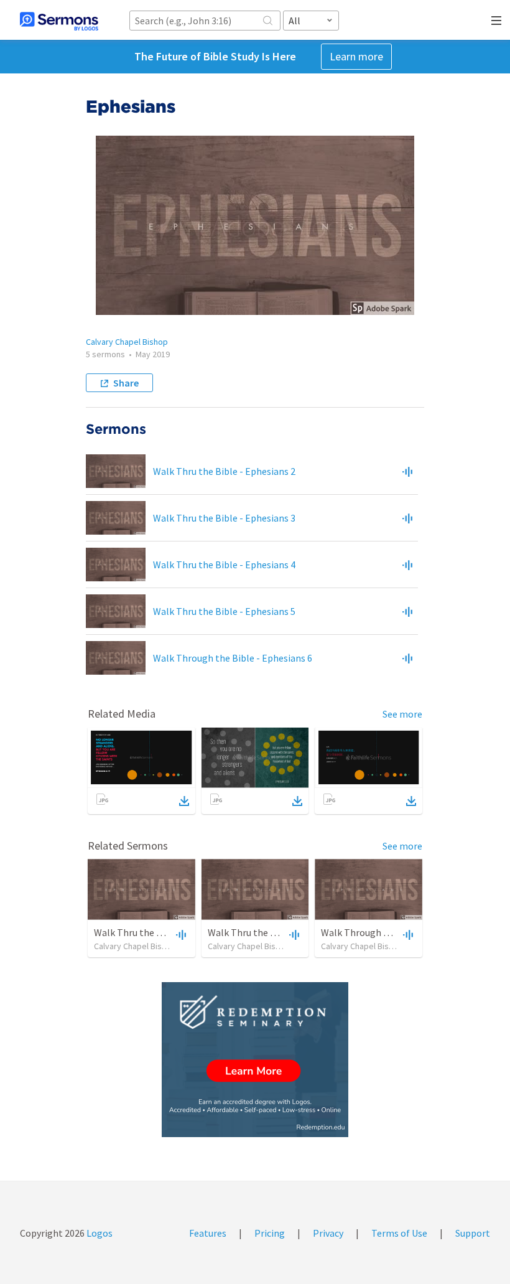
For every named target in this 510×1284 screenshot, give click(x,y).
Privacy (328, 1233)
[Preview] (407, 471)
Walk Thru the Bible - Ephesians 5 (224, 611)
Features (207, 1233)
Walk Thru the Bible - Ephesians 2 (224, 471)
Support (472, 1233)
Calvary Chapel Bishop (127, 341)
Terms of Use (399, 1233)
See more (402, 714)
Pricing (269, 1233)
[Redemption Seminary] (255, 1059)
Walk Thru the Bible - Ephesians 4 (224, 564)
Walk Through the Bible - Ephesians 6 (232, 658)
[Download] (184, 801)
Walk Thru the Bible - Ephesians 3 (224, 518)
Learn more (356, 56)
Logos (99, 1233)
